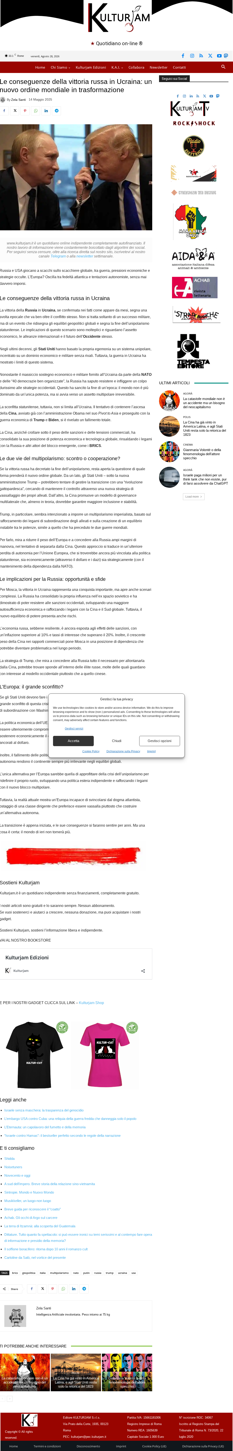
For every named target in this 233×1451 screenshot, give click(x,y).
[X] (210, 56)
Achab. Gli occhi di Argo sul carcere (30, 1218)
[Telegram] (56, 110)
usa (134, 1272)
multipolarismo (59, 1272)
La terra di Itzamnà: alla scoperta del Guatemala (39, 1226)
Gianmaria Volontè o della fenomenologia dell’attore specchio (127, 1382)
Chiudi (116, 741)
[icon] (226, 57)
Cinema (126, 1373)
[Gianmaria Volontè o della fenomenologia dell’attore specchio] (169, 451)
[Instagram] (192, 56)
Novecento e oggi (17, 1175)
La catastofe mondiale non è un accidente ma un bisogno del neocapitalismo (25, 1382)
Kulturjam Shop (91, 1003)
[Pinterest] (25, 110)
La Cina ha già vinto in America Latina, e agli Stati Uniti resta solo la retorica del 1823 (76, 1382)
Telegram (58, 256)
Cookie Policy (90, 751)
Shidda (9, 1158)
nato (76, 1272)
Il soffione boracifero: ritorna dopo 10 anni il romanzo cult (46, 1249)
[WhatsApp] (35, 110)
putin (86, 1272)
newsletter (84, 256)
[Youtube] (219, 56)
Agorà (24, 1373)
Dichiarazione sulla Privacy (123, 751)
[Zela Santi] (18, 1316)
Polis (75, 1373)
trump (110, 1272)
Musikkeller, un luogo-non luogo (27, 1201)
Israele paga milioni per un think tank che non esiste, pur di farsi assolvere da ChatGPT (205, 479)
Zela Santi (18, 99)
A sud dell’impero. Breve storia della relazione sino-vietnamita (49, 1184)
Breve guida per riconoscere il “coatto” (32, 1209)
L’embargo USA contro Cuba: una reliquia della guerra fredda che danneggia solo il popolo (70, 1119)
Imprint (151, 751)
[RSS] (201, 56)
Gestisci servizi (74, 728)
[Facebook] (182, 56)
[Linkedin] (46, 110)
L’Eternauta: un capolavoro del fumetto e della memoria (45, 1127)
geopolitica (28, 1272)
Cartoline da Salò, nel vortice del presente (35, 1257)
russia (97, 1272)
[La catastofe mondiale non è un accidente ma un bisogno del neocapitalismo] (169, 400)
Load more (192, 496)
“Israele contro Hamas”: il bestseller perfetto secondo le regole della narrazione (62, 1135)
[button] (223, 67)
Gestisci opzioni (159, 741)
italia (43, 1272)
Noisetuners (13, 1167)
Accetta (73, 741)
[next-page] (10, 1399)
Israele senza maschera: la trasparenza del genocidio (44, 1110)
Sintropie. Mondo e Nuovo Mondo (29, 1192)
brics (15, 1272)
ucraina (122, 1272)
